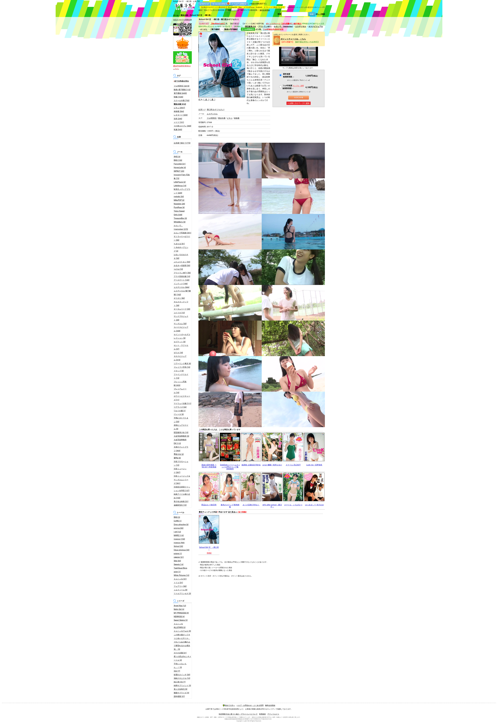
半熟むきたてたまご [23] (181, 420)
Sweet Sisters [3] (181, 620)
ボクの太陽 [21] (180, 652)
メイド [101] (179, 122)
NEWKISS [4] (179, 616)
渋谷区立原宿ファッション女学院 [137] (182, 488)
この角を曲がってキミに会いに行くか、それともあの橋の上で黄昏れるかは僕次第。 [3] (182, 641)
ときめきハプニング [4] (181, 249)
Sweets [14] (178, 564)
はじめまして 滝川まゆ (314, 504)
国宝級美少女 (250, 26)
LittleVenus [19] (180, 185)
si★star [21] (179, 557)
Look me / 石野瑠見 (314, 464)
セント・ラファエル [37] (181, 347)
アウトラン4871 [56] (182, 272)
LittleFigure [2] (180, 182)
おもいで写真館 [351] (182, 232)
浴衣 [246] (178, 118)
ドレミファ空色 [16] (182, 367)
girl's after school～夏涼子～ (272, 505)
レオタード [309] (181, 115)
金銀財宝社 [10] (180, 505)
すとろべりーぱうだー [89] (182, 238)
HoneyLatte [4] (180, 167)
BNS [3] (177, 517)
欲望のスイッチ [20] (182, 674)
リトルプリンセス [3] (182, 593)
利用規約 (262, 714)
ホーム (176, 15)
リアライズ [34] (180, 407)
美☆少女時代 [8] (180, 689)
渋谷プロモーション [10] (181, 463)
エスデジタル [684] (181, 287)
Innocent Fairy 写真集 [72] (182, 176)
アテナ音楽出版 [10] (182, 276)
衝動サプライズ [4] (181, 692)
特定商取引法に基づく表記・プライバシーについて (238, 714)
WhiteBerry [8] (179, 222)
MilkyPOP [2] (179, 200)
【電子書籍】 (215, 29)
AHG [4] (177, 156)
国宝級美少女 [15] (181, 432)
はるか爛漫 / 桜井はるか (272, 464)
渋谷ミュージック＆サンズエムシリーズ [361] (182, 479)
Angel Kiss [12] (180, 605)
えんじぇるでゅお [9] (182, 631)
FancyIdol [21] (179, 163)
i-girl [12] (177, 531)
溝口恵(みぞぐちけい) (215, 109)
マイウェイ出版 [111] (182, 403)
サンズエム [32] (180, 323)
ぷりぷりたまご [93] (182, 261)
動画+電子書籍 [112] (182, 89)
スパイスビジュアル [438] (181, 329)
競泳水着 (184, 15)
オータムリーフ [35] (182, 309)
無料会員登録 (265, 10)
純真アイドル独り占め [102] (182, 496)
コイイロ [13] (179, 312)
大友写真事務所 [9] (181, 436)
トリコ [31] (178, 582)
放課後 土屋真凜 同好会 (251, 464)
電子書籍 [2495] (180, 93)
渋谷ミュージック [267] (180, 470)
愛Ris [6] (177, 457)
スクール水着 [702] (181, 100)
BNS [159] (178, 160)
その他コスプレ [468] (182, 125)
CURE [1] (177, 520)
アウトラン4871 (265, 26)
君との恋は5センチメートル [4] (182, 658)
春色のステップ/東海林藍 (230, 505)
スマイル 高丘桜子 (293, 464)
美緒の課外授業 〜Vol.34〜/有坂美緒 (208, 465)
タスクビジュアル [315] (180, 358)
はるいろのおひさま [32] (181, 256)
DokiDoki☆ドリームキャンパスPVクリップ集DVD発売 (230, 466)
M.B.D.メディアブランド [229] (182, 191)
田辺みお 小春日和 (208, 504)
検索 (279, 14)
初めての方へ (234, 10)
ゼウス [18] (178, 352)
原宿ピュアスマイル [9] (181, 427)
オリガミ (204, 29)
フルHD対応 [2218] (181, 86)
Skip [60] (177, 560)
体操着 (236, 118)
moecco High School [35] (179, 544)
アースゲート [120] (181, 280)
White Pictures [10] (181, 575)
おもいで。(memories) (283, 26)
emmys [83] (178, 528)
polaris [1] (178, 553)
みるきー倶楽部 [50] (182, 265)
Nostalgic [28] (179, 203)
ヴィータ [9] (179, 414)
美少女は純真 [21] (181, 501)
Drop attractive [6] (181, 524)
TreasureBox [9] (180, 218)
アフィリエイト (273, 714)
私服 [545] (178, 129)
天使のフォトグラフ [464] (181, 449)
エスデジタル (300, 26)
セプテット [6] (179, 341)
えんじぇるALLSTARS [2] (179, 625)
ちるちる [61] (179, 243)
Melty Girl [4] (179, 609)
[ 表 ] (206, 99)
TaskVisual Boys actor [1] (180, 570)
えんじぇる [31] (180, 579)
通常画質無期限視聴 (288, 75)
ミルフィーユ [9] (180, 589)
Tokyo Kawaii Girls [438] (179, 213)
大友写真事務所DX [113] (180, 441)
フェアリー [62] (180, 586)
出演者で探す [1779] (182, 143)
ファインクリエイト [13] (181, 376)
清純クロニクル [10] (182, 678)
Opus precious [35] (181, 549)
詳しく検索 (320, 14)
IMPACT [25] (179, 171)
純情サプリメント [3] (182, 685)
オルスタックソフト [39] (181, 303)
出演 (201, 109)
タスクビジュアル (315, 26)
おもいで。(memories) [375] (181, 227)
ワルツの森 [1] (179, 410)
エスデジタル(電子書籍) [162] (182, 292)
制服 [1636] (178, 96)
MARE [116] (179, 535)
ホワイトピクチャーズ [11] (182, 398)
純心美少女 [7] (179, 681)
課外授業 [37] (179, 696)
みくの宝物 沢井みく (251, 504)
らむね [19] (178, 269)
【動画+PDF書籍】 (231, 29)
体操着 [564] (179, 111)
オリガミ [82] (179, 298)
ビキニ (229, 118)
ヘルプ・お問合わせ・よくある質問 (250, 705)
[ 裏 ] (212, 99)
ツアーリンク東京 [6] (182, 363)
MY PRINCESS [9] (181, 612)
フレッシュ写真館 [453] (180, 383)
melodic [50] (179, 196)
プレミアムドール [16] (180, 390)
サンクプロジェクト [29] (181, 318)
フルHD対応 (212, 118)
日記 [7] (177, 671)
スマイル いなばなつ (293, 504)
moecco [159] (179, 539)
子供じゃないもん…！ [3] (180, 665)
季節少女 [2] (179, 454)
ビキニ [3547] (179, 107)
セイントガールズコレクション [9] (182, 336)
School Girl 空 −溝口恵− (209, 548)
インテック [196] (181, 283)
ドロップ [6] (179, 370)
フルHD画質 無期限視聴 (293, 86)
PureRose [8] (179, 207)
